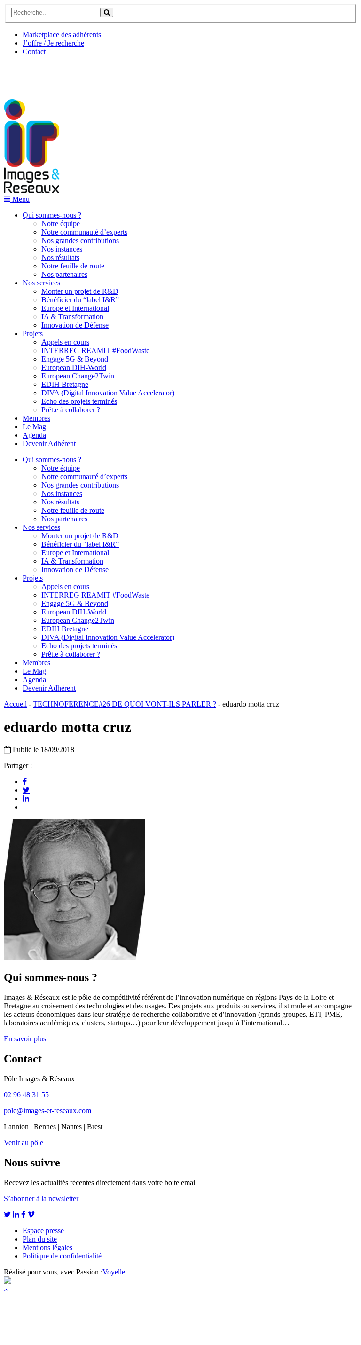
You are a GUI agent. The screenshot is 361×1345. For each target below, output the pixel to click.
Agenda (34, 435)
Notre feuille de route (72, 266)
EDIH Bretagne (64, 384)
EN (39, 73)
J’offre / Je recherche (53, 43)
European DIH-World (73, 367)
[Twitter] (26, 790)
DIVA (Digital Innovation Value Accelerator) (107, 393)
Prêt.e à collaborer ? (70, 410)
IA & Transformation (72, 317)
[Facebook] (25, 781)
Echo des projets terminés (79, 401)
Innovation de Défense (75, 325)
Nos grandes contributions (80, 240)
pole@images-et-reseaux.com (47, 1111)
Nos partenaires (64, 274)
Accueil (15, 704)
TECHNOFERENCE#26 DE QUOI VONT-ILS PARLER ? (124, 704)
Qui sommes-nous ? (52, 215)
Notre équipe (60, 224)
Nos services (41, 283)
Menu (20, 199)
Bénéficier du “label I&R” (80, 300)
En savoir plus (25, 1039)
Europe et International (75, 308)
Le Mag (34, 427)
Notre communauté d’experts (84, 232)
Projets (33, 334)
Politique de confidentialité (62, 1256)
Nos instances (61, 249)
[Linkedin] (26, 798)
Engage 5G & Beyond (74, 359)
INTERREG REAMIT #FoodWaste (95, 350)
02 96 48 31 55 (26, 1095)
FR (73, 73)
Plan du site (40, 1239)
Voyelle (113, 1272)
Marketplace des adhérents (62, 35)
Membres (36, 418)
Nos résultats (60, 257)
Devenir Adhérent (49, 444)
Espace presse (43, 1231)
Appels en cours (65, 342)
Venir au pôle (23, 1143)
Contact (34, 51)
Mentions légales (47, 1247)
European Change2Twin (77, 376)
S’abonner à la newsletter (41, 1199)
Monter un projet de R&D (79, 291)
